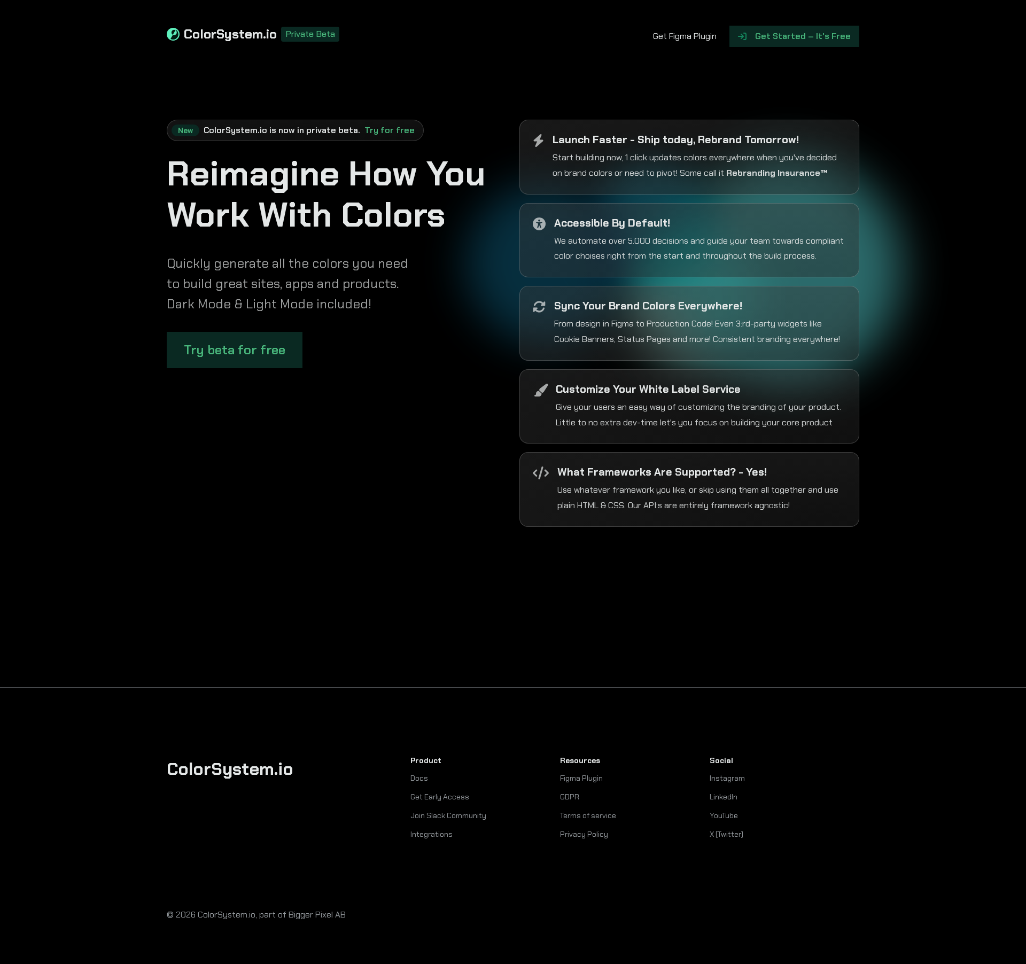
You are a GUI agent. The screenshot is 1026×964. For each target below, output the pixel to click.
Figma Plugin (581, 778)
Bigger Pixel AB (317, 914)
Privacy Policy (584, 834)
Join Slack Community (448, 815)
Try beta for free (234, 349)
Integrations (431, 834)
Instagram (727, 778)
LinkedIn (723, 797)
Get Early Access (439, 797)
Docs (419, 778)
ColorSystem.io (259, 34)
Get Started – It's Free (803, 36)
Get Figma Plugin (685, 36)
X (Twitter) (726, 834)
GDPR (569, 797)
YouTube (724, 815)
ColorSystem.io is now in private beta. (296, 130)
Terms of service (588, 815)
